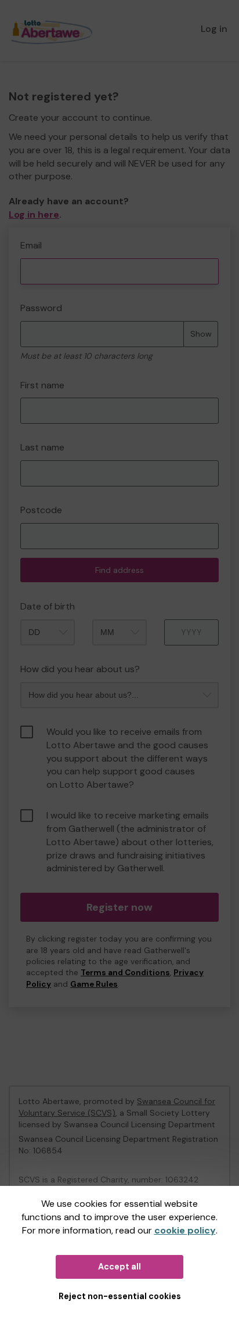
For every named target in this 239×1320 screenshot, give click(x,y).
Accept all (119, 1266)
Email (31, 245)
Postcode (41, 510)
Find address (119, 570)
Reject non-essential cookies (120, 1296)
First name (42, 385)
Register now (119, 907)
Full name (19, 234)
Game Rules (94, 984)
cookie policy (185, 1230)
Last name (42, 447)
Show (201, 334)
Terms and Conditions (125, 973)
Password (41, 308)
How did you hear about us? (80, 669)
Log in (214, 29)
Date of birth (47, 606)
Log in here (34, 214)
